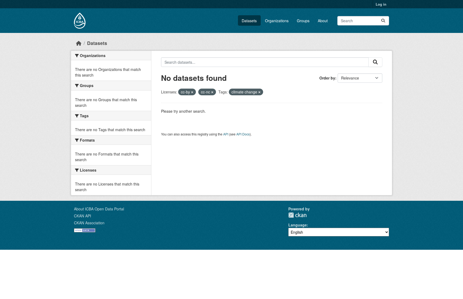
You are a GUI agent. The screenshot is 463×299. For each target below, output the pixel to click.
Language (297, 225)
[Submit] (383, 20)
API (225, 134)
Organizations (277, 20)
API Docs (243, 134)
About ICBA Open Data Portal (99, 208)
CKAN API (82, 215)
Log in (381, 4)
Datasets (249, 20)
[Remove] (192, 92)
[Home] (78, 43)
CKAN (297, 215)
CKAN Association (89, 222)
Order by (327, 78)
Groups (303, 20)
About (323, 20)
